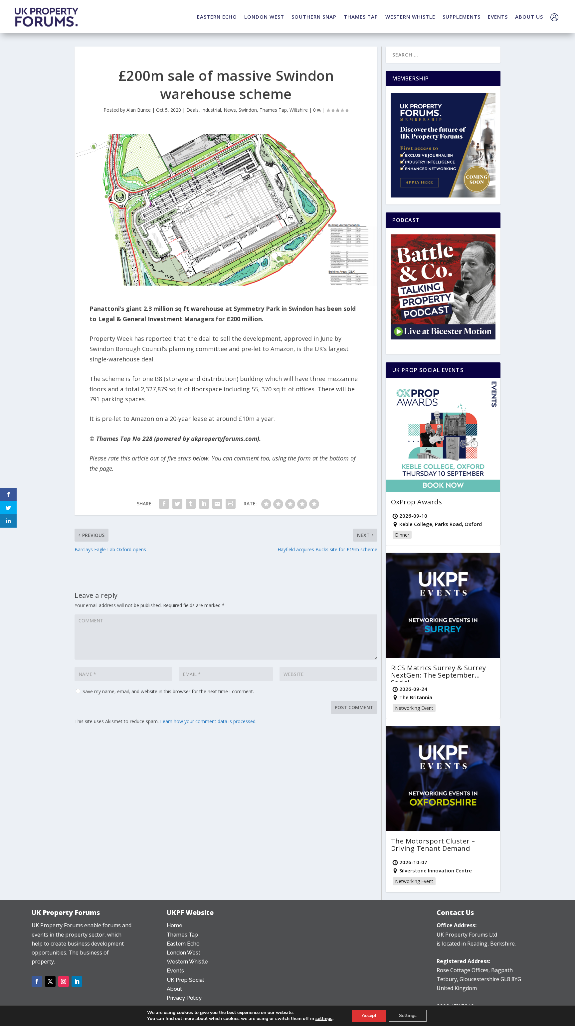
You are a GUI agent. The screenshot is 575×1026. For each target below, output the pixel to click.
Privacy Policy (184, 998)
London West (183, 953)
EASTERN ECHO (217, 17)
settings (323, 1019)
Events (175, 970)
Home (174, 925)
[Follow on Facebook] (37, 981)
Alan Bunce (138, 110)
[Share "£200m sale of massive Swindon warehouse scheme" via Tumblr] (190, 503)
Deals (192, 110)
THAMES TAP (361, 17)
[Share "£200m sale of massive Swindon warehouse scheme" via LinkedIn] (204, 503)
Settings (408, 1015)
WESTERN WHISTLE (410, 17)
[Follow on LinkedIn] (77, 981)
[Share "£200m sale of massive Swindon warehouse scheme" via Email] (217, 503)
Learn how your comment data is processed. (208, 721)
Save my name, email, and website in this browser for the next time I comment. (168, 691)
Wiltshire (298, 110)
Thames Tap (273, 110)
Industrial (211, 110)
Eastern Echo (183, 944)
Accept (369, 1015)
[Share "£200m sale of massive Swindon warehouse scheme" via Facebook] (164, 503)
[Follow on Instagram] (63, 981)
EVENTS (498, 17)
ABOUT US (529, 17)
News (230, 110)
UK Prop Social (185, 980)
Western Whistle (187, 962)
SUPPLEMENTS (461, 17)
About (174, 989)
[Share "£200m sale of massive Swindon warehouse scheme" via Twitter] (177, 503)
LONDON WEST (264, 17)
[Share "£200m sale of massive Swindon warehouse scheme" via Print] (230, 503)
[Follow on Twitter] (50, 981)
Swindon (248, 110)
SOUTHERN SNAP (313, 17)
